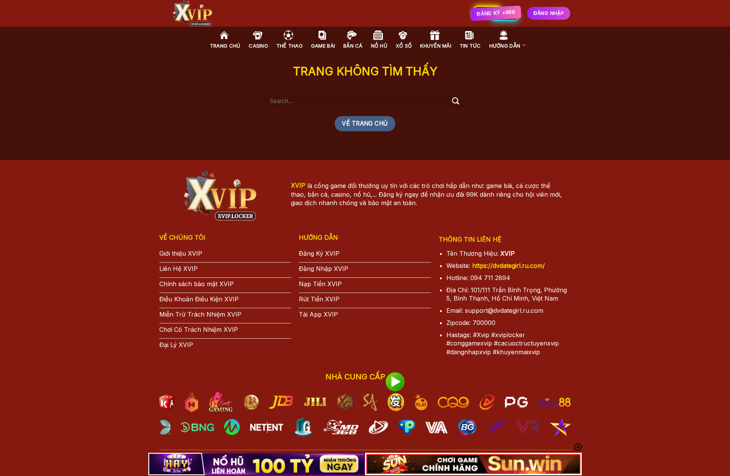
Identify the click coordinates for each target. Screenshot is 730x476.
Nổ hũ (379, 46)
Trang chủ (225, 46)
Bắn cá (353, 46)
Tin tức (470, 46)
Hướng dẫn (504, 46)
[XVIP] (277, 13)
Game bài (323, 46)
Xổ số (404, 46)
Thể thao (289, 46)
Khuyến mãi (435, 46)
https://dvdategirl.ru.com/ (508, 265)
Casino (258, 46)
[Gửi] (455, 101)
